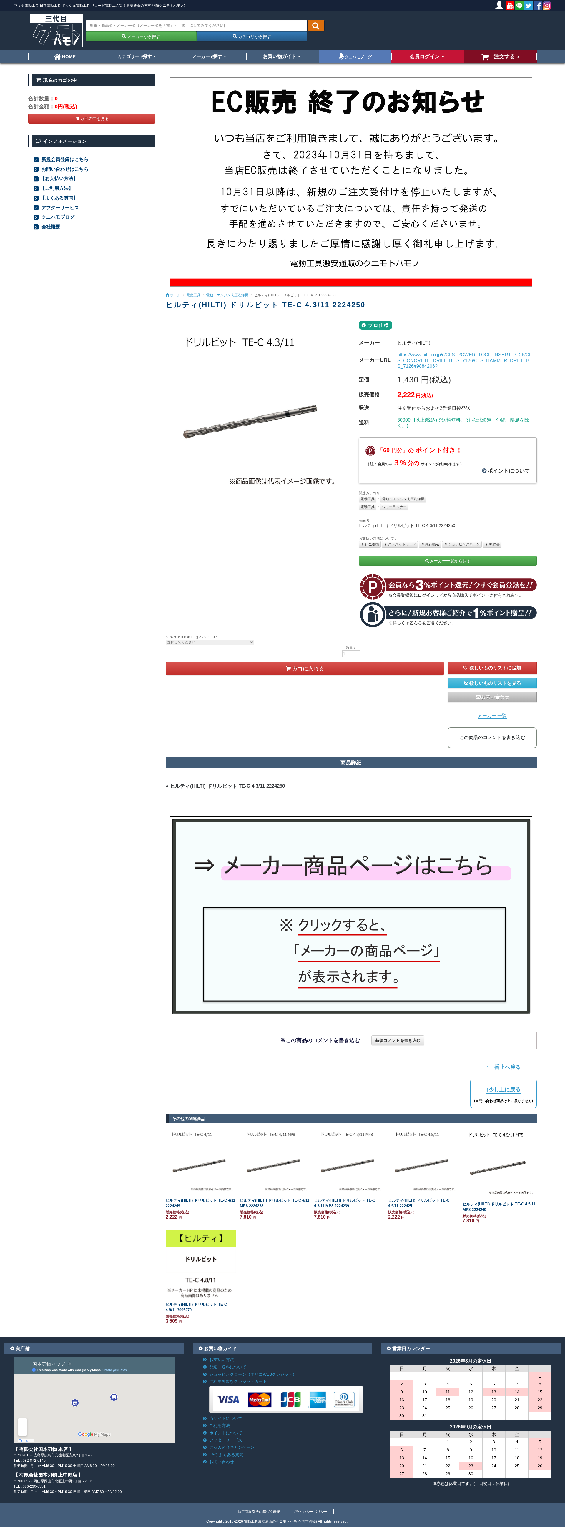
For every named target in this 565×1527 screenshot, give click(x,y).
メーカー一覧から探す (450, 560)
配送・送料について (227, 1367)
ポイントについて (509, 471)
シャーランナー (394, 507)
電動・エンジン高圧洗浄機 (403, 499)
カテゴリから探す (254, 36)
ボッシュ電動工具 (76, 6)
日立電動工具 (50, 6)
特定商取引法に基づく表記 (259, 1512)
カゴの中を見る (94, 118)
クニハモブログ (358, 57)
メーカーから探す (143, 36)
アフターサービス (59, 207)
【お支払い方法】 (59, 178)
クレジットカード (402, 544)
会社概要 (50, 226)
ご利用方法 (219, 1425)
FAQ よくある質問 (226, 1454)
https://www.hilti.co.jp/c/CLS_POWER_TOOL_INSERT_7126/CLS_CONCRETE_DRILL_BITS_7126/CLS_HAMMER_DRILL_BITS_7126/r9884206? (465, 360)
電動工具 (367, 499)
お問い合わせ (495, 696)
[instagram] (547, 5)
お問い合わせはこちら (64, 169)
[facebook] (538, 5)
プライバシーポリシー (310, 1512)
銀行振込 (432, 544)
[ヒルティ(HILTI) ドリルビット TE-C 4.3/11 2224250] (255, 410)
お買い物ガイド (279, 56)
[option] (255, 410)
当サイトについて (225, 1418)
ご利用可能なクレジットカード (238, 1381)
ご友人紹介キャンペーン (232, 1447)
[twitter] (528, 5)
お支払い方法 (221, 1359)
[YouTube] (510, 5)
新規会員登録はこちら (64, 159)
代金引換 (372, 544)
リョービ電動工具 (105, 6)
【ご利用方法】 (56, 188)
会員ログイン (425, 56)
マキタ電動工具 (26, 6)
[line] (519, 5)
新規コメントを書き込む (398, 1040)
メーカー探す (207, 56)
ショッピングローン (464, 544)
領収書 (494, 544)
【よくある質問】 (59, 197)
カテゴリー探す (134, 56)
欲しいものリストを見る (495, 683)
